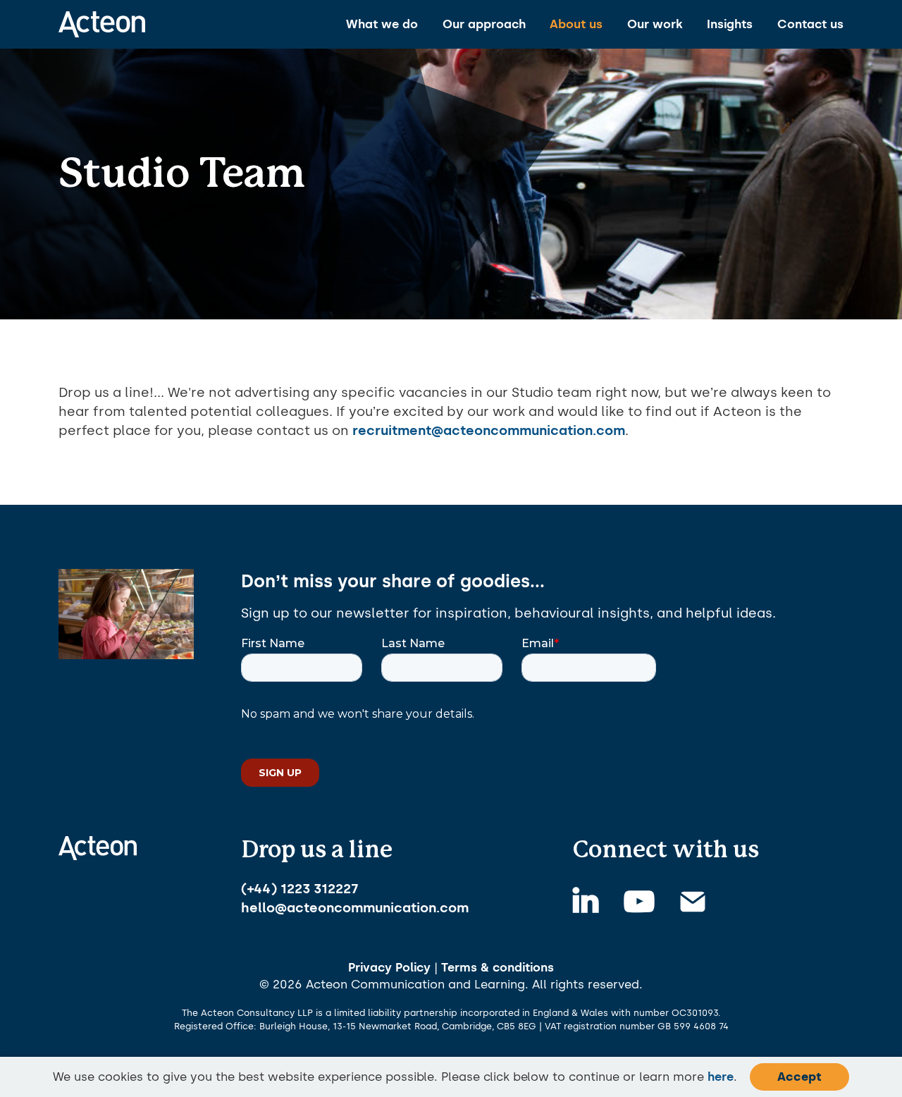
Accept (799, 1077)
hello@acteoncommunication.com (355, 908)
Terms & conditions (497, 967)
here (721, 1077)
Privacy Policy (389, 967)
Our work (655, 24)
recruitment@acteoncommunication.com (488, 430)
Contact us (810, 24)
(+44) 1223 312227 (300, 889)
